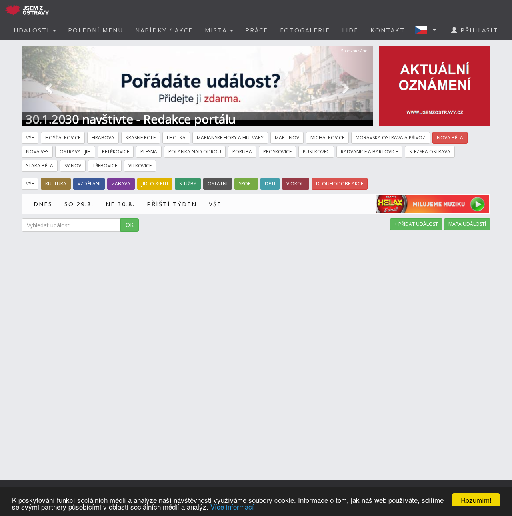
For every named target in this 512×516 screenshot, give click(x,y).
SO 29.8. (79, 204)
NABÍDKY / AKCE (164, 30)
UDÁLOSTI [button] (33, 30)
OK (130, 225)
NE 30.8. (120, 204)
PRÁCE (256, 30)
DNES (43, 204)
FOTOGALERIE (305, 30)
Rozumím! (476, 500)
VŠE (215, 204)
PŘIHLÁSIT (478, 30)
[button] (428, 30)
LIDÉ (350, 30)
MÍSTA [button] (217, 30)
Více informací (232, 507)
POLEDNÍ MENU (95, 30)
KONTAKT (387, 30)
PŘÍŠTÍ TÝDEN (172, 204)
